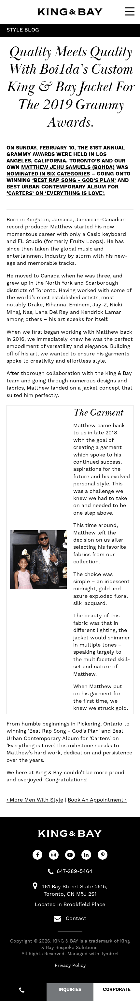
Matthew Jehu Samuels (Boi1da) (68, 167)
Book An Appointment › (97, 800)
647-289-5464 (74, 871)
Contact (76, 918)
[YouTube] (70, 855)
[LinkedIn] (86, 855)
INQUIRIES (70, 990)
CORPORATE (117, 990)
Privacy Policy (70, 965)
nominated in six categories (48, 174)
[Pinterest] (102, 855)
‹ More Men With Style (35, 800)
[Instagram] (54, 855)
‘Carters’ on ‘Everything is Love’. (56, 193)
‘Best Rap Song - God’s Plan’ (74, 180)
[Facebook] (37, 855)
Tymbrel (110, 953)
